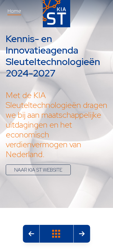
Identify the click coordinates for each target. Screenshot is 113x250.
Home (14, 10)
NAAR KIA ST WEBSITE (38, 170)
